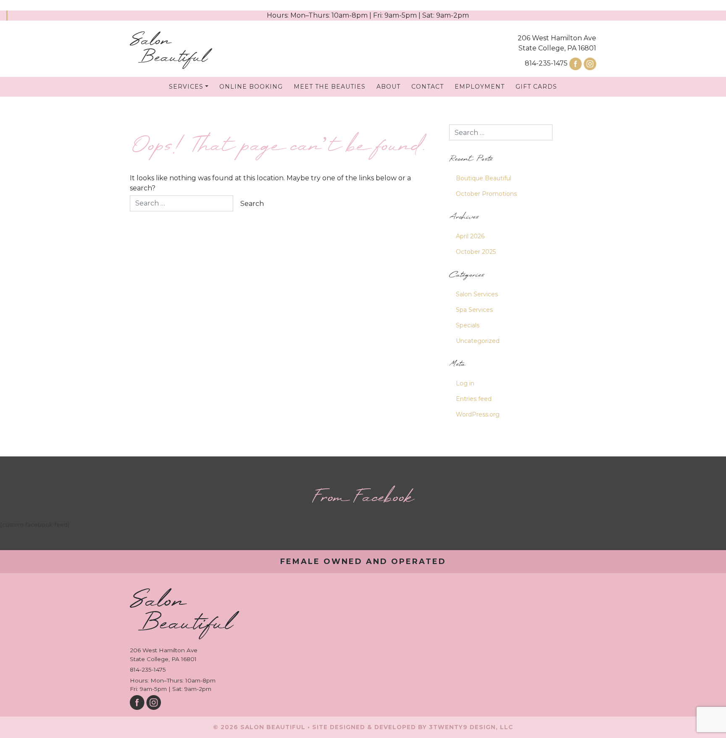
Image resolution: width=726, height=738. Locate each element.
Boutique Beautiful (483, 178)
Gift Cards (536, 86)
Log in (465, 383)
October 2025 (476, 252)
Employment (480, 86)
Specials (467, 325)
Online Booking (251, 86)
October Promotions (486, 194)
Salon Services (477, 294)
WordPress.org (478, 414)
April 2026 (470, 236)
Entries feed (474, 399)
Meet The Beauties (330, 86)
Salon (168, 49)
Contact (427, 86)
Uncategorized (478, 341)
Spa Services (474, 310)
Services (186, 86)
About (388, 86)
